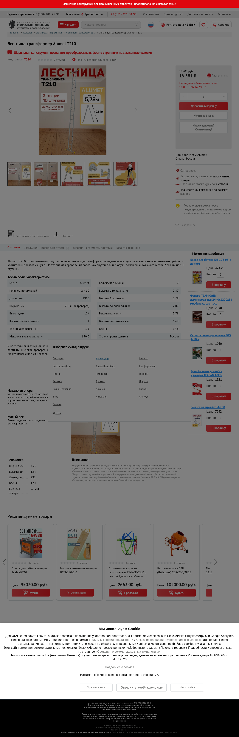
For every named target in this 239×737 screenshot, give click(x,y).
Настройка (187, 687)
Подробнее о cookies (119, 667)
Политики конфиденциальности (111, 639)
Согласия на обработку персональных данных (168, 639)
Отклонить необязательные (142, 687)
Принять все (95, 687)
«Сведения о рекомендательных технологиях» (128, 651)
